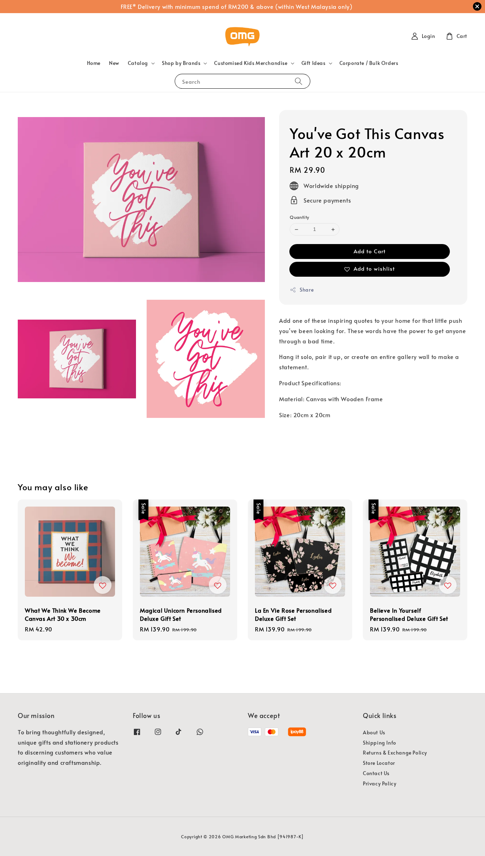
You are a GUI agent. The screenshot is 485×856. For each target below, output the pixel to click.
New (114, 63)
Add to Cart (370, 251)
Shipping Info (379, 742)
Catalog (138, 63)
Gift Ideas (313, 63)
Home (93, 63)
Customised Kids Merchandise (250, 63)
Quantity (299, 217)
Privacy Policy (379, 783)
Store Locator (379, 763)
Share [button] (307, 289)
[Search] (298, 81)
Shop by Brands (181, 63)
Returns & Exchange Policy (395, 752)
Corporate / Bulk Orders (368, 63)
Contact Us (376, 773)
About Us (374, 732)
